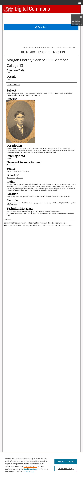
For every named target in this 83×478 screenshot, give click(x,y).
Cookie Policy (28, 471)
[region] (41, 465)
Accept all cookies (66, 461)
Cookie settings (30, 469)
